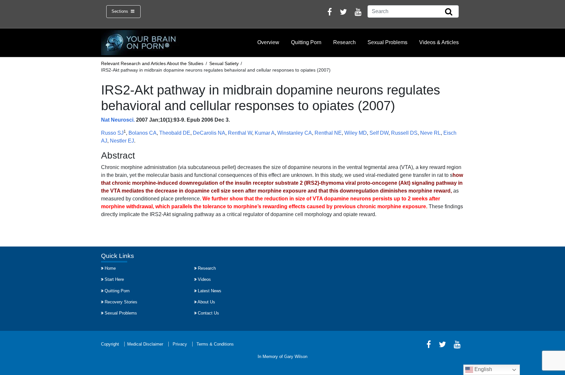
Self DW (378, 133)
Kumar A (265, 133)
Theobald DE (174, 133)
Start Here (114, 279)
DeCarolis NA (209, 133)
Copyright (110, 344)
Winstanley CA (294, 133)
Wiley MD (355, 133)
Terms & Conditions (215, 344)
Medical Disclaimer (145, 344)
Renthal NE (328, 133)
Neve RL (430, 133)
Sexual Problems (387, 42)
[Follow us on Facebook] (329, 13)
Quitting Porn (306, 42)
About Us (206, 301)
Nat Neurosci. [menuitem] (118, 120)
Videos (204, 279)
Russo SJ (112, 133)
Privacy (180, 344)
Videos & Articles (439, 42)
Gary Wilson (295, 356)
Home (110, 268)
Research (344, 42)
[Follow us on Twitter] (343, 13)
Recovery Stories (121, 301)
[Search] (448, 12)
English (482, 369)
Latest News (209, 290)
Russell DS (404, 133)
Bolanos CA (142, 133)
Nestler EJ (122, 141)
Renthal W (240, 133)
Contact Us (208, 313)
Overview (268, 42)
